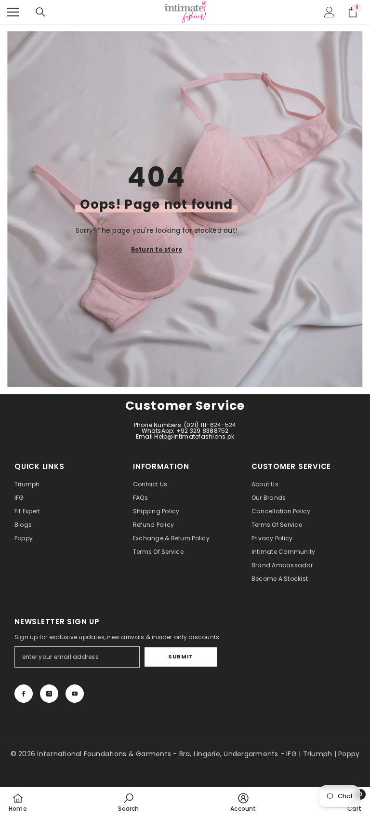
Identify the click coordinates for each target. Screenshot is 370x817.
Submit (180, 656)
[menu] (13, 12)
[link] (128, 802)
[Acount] (329, 12)
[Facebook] (23, 693)
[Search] (40, 12)
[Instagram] (49, 693)
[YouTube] (75, 693)
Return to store (157, 249)
